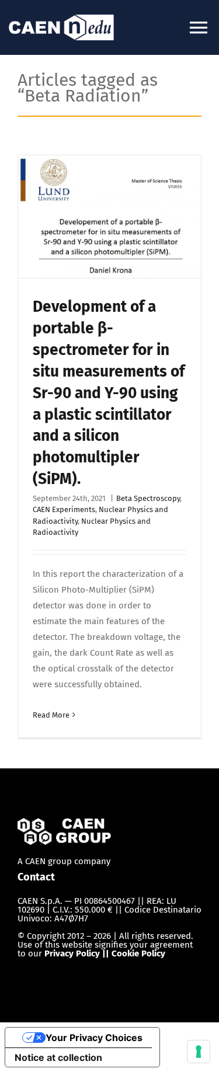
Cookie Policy (138, 953)
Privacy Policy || (78, 953)
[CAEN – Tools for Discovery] (64, 825)
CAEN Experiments (64, 509)
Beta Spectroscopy (148, 498)
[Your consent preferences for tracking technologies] (198, 1051)
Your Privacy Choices (94, 1037)
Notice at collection (58, 1057)
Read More (51, 715)
